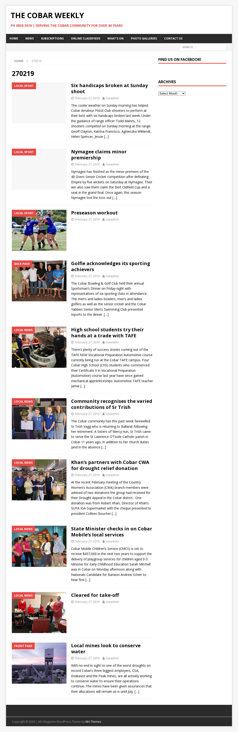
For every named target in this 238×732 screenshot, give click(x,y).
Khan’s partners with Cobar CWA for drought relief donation (110, 465)
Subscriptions (52, 38)
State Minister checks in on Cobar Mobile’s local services (111, 531)
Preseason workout (94, 213)
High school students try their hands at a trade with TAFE (107, 332)
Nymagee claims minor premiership (99, 154)
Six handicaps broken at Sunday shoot (109, 88)
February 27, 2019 (87, 98)
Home (14, 38)
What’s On (115, 38)
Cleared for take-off (95, 595)
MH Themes (93, 722)
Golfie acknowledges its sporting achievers (110, 266)
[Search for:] (203, 47)
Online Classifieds (85, 38)
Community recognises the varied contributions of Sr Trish (111, 404)
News (29, 38)
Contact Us (173, 38)
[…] (106, 136)
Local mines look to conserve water (106, 648)
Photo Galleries (144, 38)
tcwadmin (112, 98)
